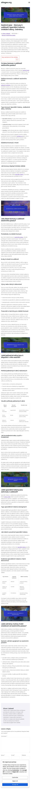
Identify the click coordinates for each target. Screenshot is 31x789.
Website (24, 755)
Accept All (15, 784)
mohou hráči (7, 497)
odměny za (20, 136)
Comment (4, 736)
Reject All (15, 781)
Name (3, 755)
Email (13, 755)
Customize (15, 777)
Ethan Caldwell (6, 33)
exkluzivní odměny (5, 85)
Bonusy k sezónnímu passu (8, 35)
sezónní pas (26, 70)
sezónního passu (19, 237)
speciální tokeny (19, 174)
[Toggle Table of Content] (16, 59)
